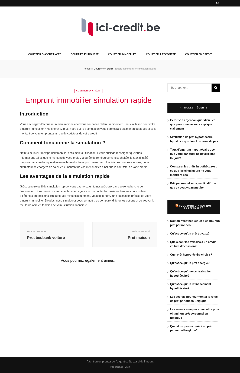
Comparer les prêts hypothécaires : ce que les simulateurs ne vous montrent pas (193, 170)
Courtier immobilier (122, 54)
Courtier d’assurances (44, 54)
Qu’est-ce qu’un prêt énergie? (190, 263)
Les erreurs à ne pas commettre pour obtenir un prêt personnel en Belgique (194, 313)
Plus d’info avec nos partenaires (195, 207)
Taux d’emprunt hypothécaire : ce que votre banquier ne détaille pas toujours (192, 154)
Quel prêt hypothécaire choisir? (191, 254)
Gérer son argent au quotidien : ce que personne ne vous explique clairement (192, 124)
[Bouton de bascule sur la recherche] (217, 3)
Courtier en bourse (85, 54)
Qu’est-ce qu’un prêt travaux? (190, 233)
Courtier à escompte (161, 54)
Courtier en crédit (198, 54)
